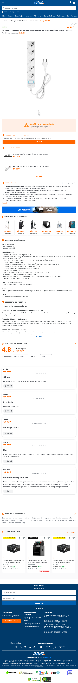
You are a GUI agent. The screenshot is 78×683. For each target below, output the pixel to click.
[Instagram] (16, 647)
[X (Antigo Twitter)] (21, 647)
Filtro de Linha (34, 21)
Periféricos (61, 16)
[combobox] (39, 8)
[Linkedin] (30, 647)
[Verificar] (11, 673)
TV (68, 16)
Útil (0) (9, 386)
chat (36, 623)
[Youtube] (25, 647)
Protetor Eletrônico (23, 21)
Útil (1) (9, 491)
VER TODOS (71, 532)
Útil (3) (9, 461)
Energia (14, 21)
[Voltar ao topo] (39, 653)
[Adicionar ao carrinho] (23, 538)
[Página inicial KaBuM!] (39, 2)
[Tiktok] (34, 647)
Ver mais (39, 176)
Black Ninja (19, 16)
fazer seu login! (21, 523)
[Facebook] (12, 647)
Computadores (49, 16)
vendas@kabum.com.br (31, 626)
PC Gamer (37, 16)
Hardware (28, 16)
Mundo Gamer (7, 16)
